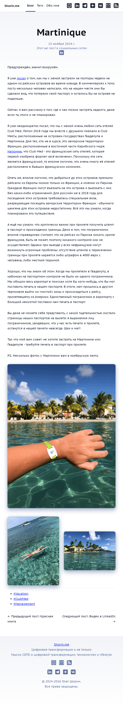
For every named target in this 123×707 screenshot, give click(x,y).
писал (21, 78)
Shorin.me (12, 6)
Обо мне (52, 5)
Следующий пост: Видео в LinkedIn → (89, 618)
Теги (40, 5)
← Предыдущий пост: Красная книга (30, 618)
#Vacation (21, 594)
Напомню (15, 151)
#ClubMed (21, 599)
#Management (24, 604)
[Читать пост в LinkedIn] (61, 52)
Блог (30, 5)
